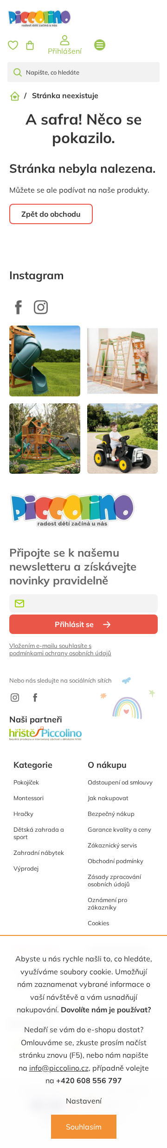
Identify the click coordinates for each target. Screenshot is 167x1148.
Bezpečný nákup (111, 813)
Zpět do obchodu (51, 214)
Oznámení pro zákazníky (107, 903)
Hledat (21, 72)
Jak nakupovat (108, 798)
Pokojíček (26, 782)
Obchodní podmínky (115, 861)
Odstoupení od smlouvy (120, 782)
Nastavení (84, 1100)
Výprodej (26, 868)
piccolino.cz (41, 307)
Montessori (28, 798)
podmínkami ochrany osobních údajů (60, 653)
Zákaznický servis (112, 845)
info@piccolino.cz (59, 1068)
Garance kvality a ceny (119, 829)
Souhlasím (84, 1126)
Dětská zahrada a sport (38, 833)
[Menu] (99, 44)
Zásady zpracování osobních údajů (114, 880)
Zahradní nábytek (38, 852)
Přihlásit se (74, 624)
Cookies (98, 923)
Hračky (23, 813)
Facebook (18, 307)
